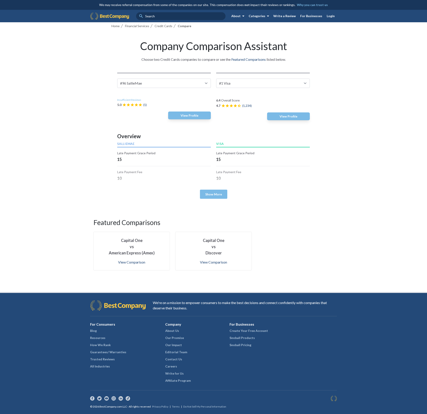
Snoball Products (242, 338)
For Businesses (311, 16)
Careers (171, 366)
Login (331, 16)
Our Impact (173, 345)
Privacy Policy (160, 406)
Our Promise (174, 338)
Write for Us (174, 373)
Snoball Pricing (240, 345)
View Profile (189, 115)
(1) (145, 105)
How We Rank (100, 345)
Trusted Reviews (102, 359)
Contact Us (173, 359)
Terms (176, 406)
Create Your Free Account (249, 331)
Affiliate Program (178, 380)
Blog (93, 331)
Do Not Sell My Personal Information (204, 406)
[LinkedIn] (121, 398)
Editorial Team (176, 352)
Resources (97, 338)
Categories (260, 16)
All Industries (100, 366)
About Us (172, 331)
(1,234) (247, 106)
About (238, 16)
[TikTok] (128, 398)
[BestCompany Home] (109, 16)
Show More (213, 194)
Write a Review (284, 16)
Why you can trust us (312, 5)
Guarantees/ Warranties (108, 352)
